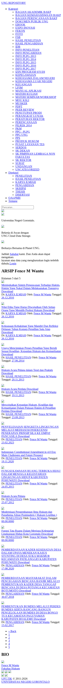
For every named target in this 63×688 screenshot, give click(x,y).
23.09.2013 (18, 417)
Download (7, 291)
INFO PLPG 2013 (25, 56)
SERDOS (20, 147)
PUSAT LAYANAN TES (29, 144)
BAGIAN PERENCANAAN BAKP (36, 18)
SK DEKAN (22, 150)
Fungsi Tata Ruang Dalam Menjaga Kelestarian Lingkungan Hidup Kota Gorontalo (27, 532)
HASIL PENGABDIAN (29, 43)
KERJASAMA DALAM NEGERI (35, 78)
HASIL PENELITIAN (28, 40)
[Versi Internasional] (2, 210)
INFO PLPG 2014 (25, 59)
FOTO (19, 34)
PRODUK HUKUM (27, 141)
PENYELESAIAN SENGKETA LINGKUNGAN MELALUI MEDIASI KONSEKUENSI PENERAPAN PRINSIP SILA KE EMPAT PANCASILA (30, 431)
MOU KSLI (22, 100)
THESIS (20, 191)
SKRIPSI (20, 188)
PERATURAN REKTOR (30, 119)
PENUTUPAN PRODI (28, 112)
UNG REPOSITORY (13, 2)
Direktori (13, 172)
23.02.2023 (7, 442)
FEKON (20, 30)
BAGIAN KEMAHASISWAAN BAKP (38, 15)
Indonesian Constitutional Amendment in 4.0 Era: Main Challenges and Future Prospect (28, 453)
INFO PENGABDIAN (28, 52)
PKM (18, 128)
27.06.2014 (18, 360)
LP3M (19, 87)
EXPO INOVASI (25, 27)
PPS (17, 138)
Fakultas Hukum (10, 668)
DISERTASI (22, 194)
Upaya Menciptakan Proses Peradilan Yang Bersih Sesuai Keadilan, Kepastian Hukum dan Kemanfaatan (31, 350)
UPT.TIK (6, 678)
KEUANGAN (23, 84)
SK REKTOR (23, 160)
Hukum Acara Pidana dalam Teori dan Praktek (27, 370)
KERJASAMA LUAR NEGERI (33, 81)
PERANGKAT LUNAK (29, 115)
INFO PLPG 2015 (25, 62)
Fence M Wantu (42, 294)
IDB (17, 46)
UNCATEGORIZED (27, 169)
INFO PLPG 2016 (25, 65)
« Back (12, 631)
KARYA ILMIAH (25, 182)
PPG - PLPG (22, 131)
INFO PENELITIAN (27, 49)
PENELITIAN (23, 175)
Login (13, 263)
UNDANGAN (23, 166)
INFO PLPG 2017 (25, 68)
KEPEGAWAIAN (25, 75)
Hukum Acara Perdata (14, 388)
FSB (17, 37)
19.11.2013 (18, 395)
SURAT (19, 163)
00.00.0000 (7, 521)
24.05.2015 (7, 486)
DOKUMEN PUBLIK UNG (31, 21)
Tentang (12, 201)
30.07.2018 (7, 596)
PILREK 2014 (23, 125)
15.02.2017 (7, 625)
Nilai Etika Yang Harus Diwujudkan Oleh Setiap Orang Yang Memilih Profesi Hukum (28, 309)
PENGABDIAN (24, 185)
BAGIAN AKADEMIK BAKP (33, 12)
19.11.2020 (7, 461)
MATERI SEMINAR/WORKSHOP (35, 97)
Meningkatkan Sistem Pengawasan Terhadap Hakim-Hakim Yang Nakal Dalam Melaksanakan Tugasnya (30, 287)
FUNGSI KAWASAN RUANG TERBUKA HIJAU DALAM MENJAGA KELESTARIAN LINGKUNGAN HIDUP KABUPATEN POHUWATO (31, 475)
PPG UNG (21, 134)
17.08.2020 (7, 568)
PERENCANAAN (26, 122)
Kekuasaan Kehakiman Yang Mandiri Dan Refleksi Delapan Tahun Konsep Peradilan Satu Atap (29, 327)
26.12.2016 (7, 297)
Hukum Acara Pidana (13, 496)
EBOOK (20, 24)
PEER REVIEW (24, 109)
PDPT (18, 106)
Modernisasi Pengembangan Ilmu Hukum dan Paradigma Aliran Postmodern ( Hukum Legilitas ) (29, 513)
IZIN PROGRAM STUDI (30, 71)
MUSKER (21, 103)
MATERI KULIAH (26, 93)
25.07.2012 (7, 502)
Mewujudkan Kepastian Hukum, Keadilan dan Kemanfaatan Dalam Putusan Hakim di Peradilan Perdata (28, 408)
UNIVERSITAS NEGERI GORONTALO (25, 681)
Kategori (13, 8)
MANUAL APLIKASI (28, 90)
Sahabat (14, 254)
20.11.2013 (18, 379)
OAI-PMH (14, 197)
